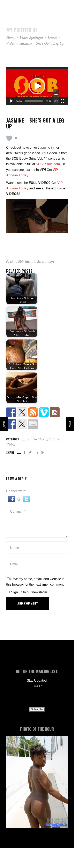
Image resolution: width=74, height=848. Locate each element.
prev (4, 424)
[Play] (11, 101)
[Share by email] (33, 424)
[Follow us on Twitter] (22, 412)
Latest (52, 38)
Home (10, 38)
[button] (37, 86)
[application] (37, 86)
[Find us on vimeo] (44, 412)
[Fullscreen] (62, 101)
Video (10, 43)
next (70, 424)
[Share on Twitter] (22, 424)
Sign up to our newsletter (28, 592)
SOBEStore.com (48, 164)
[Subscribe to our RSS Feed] (33, 412)
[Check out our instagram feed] (55, 412)
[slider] (34, 101)
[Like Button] (9, 138)
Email (37, 686)
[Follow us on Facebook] (11, 412)
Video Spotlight (31, 38)
